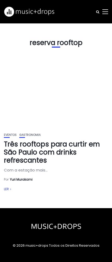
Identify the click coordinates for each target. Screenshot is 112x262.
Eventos (10, 134)
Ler (6, 189)
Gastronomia (30, 134)
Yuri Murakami (21, 179)
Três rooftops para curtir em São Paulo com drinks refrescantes (52, 152)
